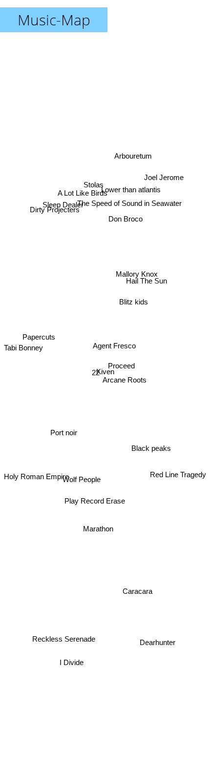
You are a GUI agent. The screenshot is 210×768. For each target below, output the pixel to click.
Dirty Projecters (55, 209)
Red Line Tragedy (178, 483)
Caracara (138, 595)
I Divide (72, 663)
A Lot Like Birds (86, 180)
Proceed (121, 366)
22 (96, 377)
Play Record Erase (95, 501)
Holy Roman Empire (36, 484)
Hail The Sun (145, 262)
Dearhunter (157, 645)
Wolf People (79, 471)
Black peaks (150, 456)
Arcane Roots (125, 381)
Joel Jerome (163, 177)
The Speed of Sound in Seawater (128, 197)
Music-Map (54, 20)
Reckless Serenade (64, 641)
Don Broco (125, 217)
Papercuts (37, 338)
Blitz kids (133, 300)
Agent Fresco (114, 347)
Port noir (64, 443)
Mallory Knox (137, 273)
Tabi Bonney (23, 348)
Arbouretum (131, 150)
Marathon (97, 528)
